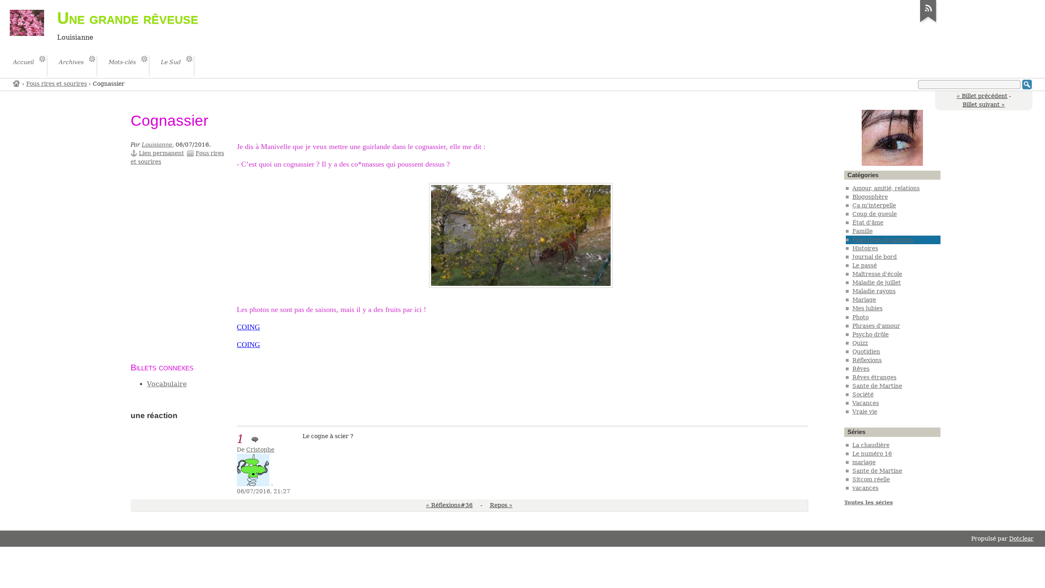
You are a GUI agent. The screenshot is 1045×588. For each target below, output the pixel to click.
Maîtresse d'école (877, 274)
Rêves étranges (874, 377)
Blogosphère (870, 197)
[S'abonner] (928, 22)
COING (248, 327)
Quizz (860, 343)
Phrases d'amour (876, 326)
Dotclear (1021, 538)
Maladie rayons (874, 291)
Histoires (865, 248)
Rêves (860, 368)
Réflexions (867, 360)
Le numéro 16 (872, 453)
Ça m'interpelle (874, 205)
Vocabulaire (167, 384)
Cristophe (260, 449)
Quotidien (866, 351)
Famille (862, 231)
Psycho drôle (870, 334)
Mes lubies (867, 308)
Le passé (864, 265)
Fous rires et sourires (56, 83)
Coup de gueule (874, 214)
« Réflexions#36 (449, 505)
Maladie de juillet (876, 282)
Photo (860, 317)
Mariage (864, 299)
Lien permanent (161, 153)
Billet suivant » (984, 104)
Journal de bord (874, 257)
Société (863, 394)
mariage (864, 462)
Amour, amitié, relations (886, 188)
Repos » (501, 505)
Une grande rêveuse (127, 18)
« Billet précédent (981, 96)
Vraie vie (864, 411)
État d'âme (867, 222)
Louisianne (157, 144)
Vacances (865, 403)
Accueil (16, 83)
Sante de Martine (877, 386)
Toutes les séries (868, 502)
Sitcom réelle (871, 479)
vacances (865, 488)
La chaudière (870, 445)
